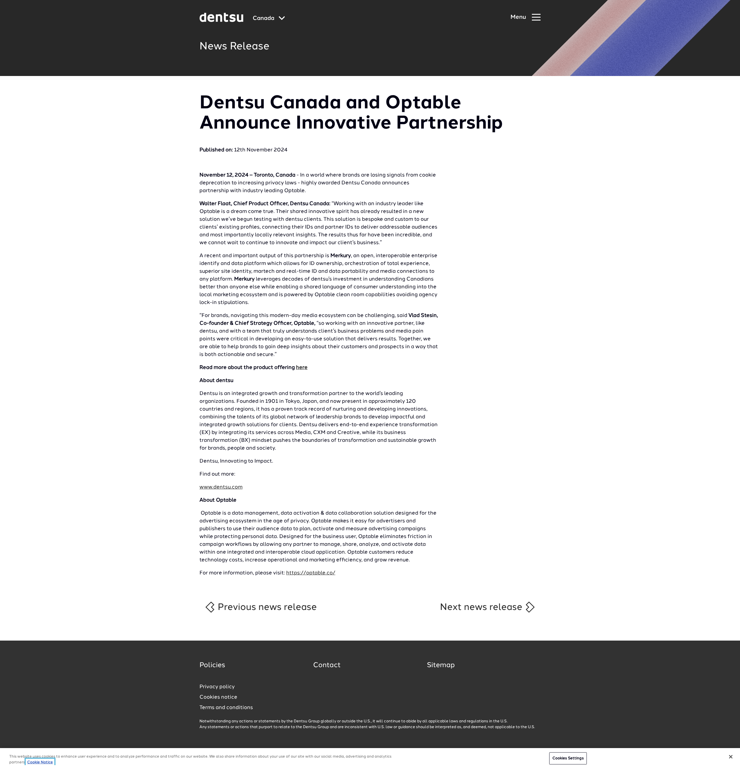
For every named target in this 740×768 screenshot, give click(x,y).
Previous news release (266, 607)
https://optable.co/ (310, 573)
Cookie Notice (40, 762)
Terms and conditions (226, 707)
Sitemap (441, 665)
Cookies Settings (568, 758)
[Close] (730, 756)
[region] (370, 758)
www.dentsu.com (221, 487)
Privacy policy (217, 686)
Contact (327, 665)
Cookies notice (218, 697)
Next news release (482, 607)
